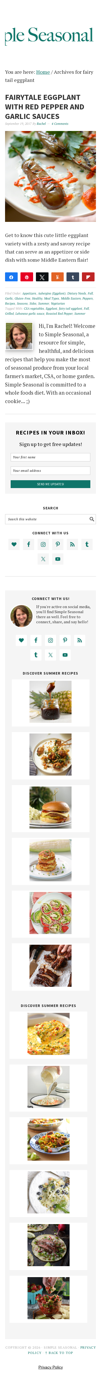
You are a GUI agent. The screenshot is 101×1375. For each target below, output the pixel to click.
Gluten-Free (22, 298)
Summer (43, 303)
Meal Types (51, 298)
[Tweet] (42, 277)
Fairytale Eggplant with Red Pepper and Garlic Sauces (44, 106)
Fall (90, 293)
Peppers (87, 298)
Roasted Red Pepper (59, 314)
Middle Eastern (71, 298)
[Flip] (88, 277)
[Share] (11, 277)
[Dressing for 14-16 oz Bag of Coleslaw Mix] (48, 1106)
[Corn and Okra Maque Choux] (48, 1158)
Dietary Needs (76, 293)
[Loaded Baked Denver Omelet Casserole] (48, 1053)
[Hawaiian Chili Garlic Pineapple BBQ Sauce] (50, 721)
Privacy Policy (50, 1367)
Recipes (10, 303)
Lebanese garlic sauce (29, 314)
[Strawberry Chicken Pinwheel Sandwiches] (50, 932)
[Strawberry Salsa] (48, 1317)
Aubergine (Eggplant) (52, 293)
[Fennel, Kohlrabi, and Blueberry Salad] (48, 1211)
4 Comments (60, 124)
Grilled (9, 314)
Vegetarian (58, 303)
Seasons (22, 303)
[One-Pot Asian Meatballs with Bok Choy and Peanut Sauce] (50, 773)
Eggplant (51, 309)
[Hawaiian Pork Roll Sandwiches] (50, 826)
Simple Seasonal (50, 29)
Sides (32, 303)
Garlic (9, 298)
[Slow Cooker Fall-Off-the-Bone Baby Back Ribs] (50, 984)
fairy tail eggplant (70, 309)
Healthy (37, 298)
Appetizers (29, 293)
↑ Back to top (59, 1353)
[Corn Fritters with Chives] (50, 879)
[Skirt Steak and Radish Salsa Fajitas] (48, 1264)
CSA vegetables (34, 309)
